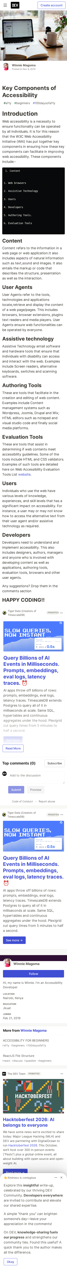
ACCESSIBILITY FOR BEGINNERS (25, 1043)
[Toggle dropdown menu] (61, 613)
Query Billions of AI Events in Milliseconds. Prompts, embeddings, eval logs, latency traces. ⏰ (31, 670)
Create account (52, 5)
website (24, 474)
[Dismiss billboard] (61, 1178)
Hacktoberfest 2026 (22, 1145)
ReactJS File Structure (26, 1058)
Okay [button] (10, 1262)
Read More (13, 748)
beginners (22, 103)
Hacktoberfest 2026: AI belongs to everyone (28, 1122)
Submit (16, 790)
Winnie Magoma (24, 65)
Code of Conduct (22, 801)
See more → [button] (14, 940)
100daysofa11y (44, 103)
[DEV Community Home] (15, 5)
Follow (33, 974)
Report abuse (47, 801)
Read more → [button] (15, 1172)
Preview (35, 790)
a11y (7, 103)
